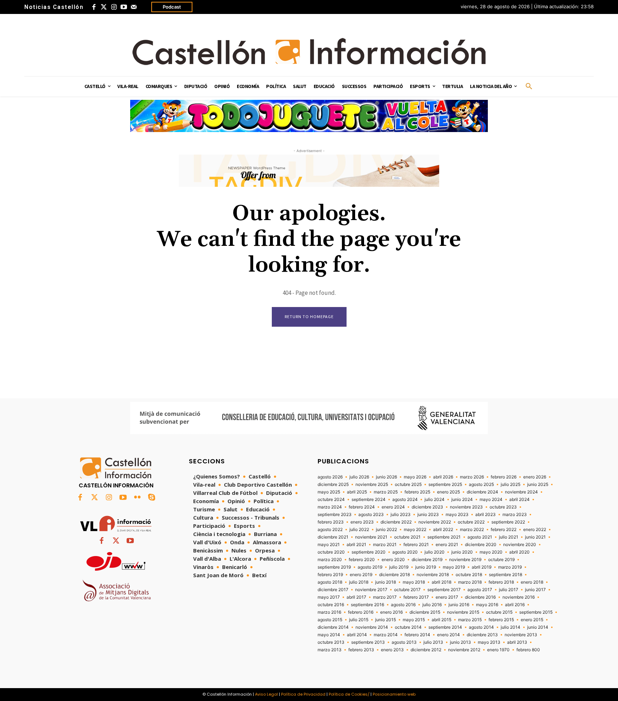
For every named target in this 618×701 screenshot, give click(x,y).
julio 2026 (359, 477)
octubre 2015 (499, 612)
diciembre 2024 (482, 492)
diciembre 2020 (480, 544)
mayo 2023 (457, 514)
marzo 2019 (510, 567)
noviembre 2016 (518, 597)
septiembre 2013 (368, 642)
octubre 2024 (331, 499)
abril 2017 (356, 597)
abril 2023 (485, 514)
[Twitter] (103, 7)
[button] (529, 86)
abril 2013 (517, 642)
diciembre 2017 (333, 590)
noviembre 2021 (371, 537)
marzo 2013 (330, 650)
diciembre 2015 (424, 612)
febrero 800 (528, 650)
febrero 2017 (416, 597)
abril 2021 (356, 544)
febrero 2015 (501, 620)
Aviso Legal (266, 694)
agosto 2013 (404, 642)
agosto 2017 (479, 590)
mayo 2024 (491, 499)
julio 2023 (401, 514)
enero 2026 (534, 477)
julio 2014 (510, 627)
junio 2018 (385, 582)
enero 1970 (498, 650)
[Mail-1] (134, 7)
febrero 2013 (361, 650)
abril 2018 (441, 582)
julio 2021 (508, 537)
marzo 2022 (472, 529)
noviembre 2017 (371, 590)
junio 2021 (535, 537)
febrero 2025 (417, 492)
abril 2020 (519, 552)
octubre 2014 (408, 627)
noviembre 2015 (463, 612)
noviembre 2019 (465, 560)
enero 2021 (447, 544)
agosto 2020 (405, 552)
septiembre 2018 (505, 575)
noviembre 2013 (521, 635)
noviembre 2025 (371, 484)
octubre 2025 (408, 484)
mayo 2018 (414, 582)
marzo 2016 (329, 612)
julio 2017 (508, 590)
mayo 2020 (491, 552)
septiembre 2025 (445, 484)
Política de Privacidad (303, 694)
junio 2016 (458, 605)
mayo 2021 (329, 544)
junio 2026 (386, 477)
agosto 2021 (479, 537)
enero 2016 (391, 612)
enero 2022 (534, 529)
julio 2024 (435, 499)
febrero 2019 (330, 575)
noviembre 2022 (434, 522)
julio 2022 (359, 529)
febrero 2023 (331, 522)
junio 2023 (428, 514)
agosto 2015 (330, 620)
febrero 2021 (416, 544)
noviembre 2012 (464, 650)
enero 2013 (392, 650)
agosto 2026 (330, 477)
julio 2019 (398, 567)
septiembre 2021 (444, 537)
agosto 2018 (330, 582)
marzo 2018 (470, 582)
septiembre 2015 (536, 612)
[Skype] (151, 497)
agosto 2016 (403, 605)
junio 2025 (537, 484)
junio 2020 (462, 552)
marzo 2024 (330, 507)
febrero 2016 (360, 612)
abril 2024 (519, 499)
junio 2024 (462, 499)
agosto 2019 (370, 567)
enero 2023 (362, 522)
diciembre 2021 (333, 537)
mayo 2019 (454, 567)
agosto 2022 (330, 529)
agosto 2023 (371, 514)
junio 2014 (537, 627)
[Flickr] (137, 497)
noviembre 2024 (521, 492)
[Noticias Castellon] (309, 51)
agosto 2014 (481, 627)
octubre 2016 (331, 605)
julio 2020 (435, 552)
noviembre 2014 (371, 627)
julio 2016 (432, 605)
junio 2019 (425, 567)
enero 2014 (448, 635)
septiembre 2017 (444, 590)
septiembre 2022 (508, 522)
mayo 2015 (414, 620)
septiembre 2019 (334, 567)
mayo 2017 (329, 597)
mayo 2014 (329, 635)
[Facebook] (93, 7)
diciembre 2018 (394, 575)
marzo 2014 (386, 635)
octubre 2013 (331, 642)
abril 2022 (443, 529)
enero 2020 (393, 560)
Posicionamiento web (394, 694)
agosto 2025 (481, 484)
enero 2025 (448, 492)
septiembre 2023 (335, 514)
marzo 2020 (330, 560)
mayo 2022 (415, 529)
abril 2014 (357, 635)
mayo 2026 (415, 477)
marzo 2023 (514, 514)
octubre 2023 (503, 507)
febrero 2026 (503, 477)
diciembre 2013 (482, 635)
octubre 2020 (331, 552)
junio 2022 (386, 529)
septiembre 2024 (369, 499)
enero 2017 (447, 597)
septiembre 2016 (367, 605)
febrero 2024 (362, 507)
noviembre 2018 (433, 575)
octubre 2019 (501, 560)
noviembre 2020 (519, 544)
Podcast (172, 7)
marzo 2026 (472, 477)
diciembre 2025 (333, 484)
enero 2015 (532, 620)
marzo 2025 (386, 492)
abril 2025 (357, 492)
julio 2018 (358, 582)
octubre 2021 (407, 537)
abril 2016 (515, 605)
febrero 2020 (362, 560)
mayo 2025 (329, 492)
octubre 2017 (407, 590)
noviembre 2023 (466, 507)
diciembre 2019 (427, 560)
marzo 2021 (385, 544)
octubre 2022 (471, 522)
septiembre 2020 (369, 552)
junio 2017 (535, 590)
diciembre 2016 (480, 597)
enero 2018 (532, 582)
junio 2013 (460, 642)
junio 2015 (385, 620)
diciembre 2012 (426, 650)
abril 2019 (481, 567)
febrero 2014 (417, 635)
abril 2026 (443, 477)
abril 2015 (441, 620)
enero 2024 (393, 507)
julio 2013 (433, 642)
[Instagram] (114, 7)
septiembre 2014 (445, 627)
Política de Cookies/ (349, 694)
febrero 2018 (501, 582)
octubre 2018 (469, 575)
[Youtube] (124, 7)
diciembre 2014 (333, 627)
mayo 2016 (487, 605)
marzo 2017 (385, 597)
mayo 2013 (489, 642)
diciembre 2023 (427, 507)
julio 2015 (358, 620)
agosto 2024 (405, 499)
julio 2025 (510, 484)
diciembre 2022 (396, 522)
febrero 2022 (503, 529)
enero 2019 (361, 575)
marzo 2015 (470, 620)
